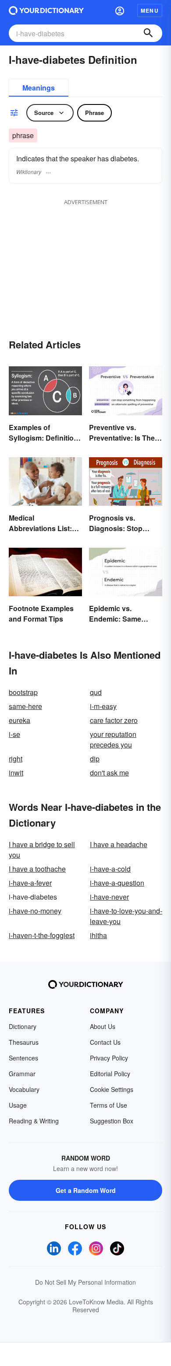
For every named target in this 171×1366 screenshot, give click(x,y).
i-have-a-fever (30, 883)
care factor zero (114, 720)
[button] (119, 10)
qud (96, 692)
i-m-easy (103, 706)
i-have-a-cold (110, 869)
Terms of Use (108, 1105)
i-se (14, 734)
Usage (18, 1105)
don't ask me (109, 773)
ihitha (98, 935)
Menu (150, 10)
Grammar (22, 1073)
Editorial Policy (110, 1073)
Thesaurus (24, 1042)
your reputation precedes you (113, 739)
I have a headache (118, 844)
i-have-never (109, 897)
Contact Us (105, 1042)
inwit (16, 773)
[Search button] (148, 33)
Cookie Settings (111, 1089)
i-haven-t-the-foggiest (42, 935)
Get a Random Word (86, 1190)
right (15, 759)
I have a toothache (37, 869)
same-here (25, 706)
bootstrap (23, 692)
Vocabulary (24, 1089)
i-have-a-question (117, 883)
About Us (102, 1026)
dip (95, 759)
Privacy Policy (109, 1057)
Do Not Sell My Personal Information (85, 1282)
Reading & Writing (34, 1120)
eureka (19, 720)
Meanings (38, 88)
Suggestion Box (111, 1120)
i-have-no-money (35, 911)
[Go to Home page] (46, 10)
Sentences (23, 1057)
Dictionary (22, 1026)
